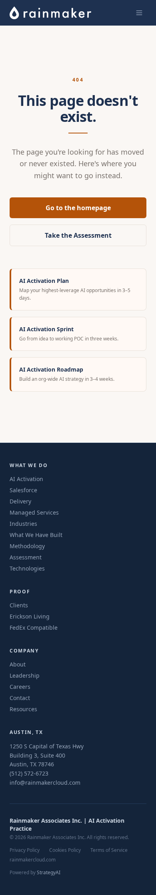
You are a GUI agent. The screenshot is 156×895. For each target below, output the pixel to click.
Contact (20, 698)
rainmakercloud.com (33, 860)
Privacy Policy (25, 850)
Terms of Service (109, 850)
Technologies (27, 568)
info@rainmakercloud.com (45, 782)
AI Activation (26, 479)
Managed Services (34, 512)
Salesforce (23, 490)
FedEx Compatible (34, 627)
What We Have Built (36, 535)
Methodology (27, 546)
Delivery (20, 501)
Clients (19, 605)
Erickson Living (30, 616)
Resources (23, 709)
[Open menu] (139, 13)
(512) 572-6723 (29, 773)
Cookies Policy (65, 850)
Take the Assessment (78, 235)
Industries (23, 523)
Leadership (25, 675)
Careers (20, 686)
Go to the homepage (78, 207)
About (18, 664)
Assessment (26, 557)
